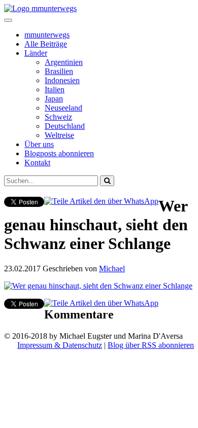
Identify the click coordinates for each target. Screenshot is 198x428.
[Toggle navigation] (8, 20)
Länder (35, 53)
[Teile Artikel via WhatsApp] (101, 201)
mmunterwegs (47, 34)
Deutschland (65, 126)
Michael (112, 268)
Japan (54, 98)
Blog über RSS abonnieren (151, 345)
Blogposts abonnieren (59, 153)
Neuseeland (63, 107)
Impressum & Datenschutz (59, 345)
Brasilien (59, 71)
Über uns (39, 144)
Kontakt (37, 162)
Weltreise (59, 135)
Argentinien (64, 62)
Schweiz (58, 117)
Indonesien (62, 80)
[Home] (40, 8)
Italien (54, 89)
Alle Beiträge (45, 44)
